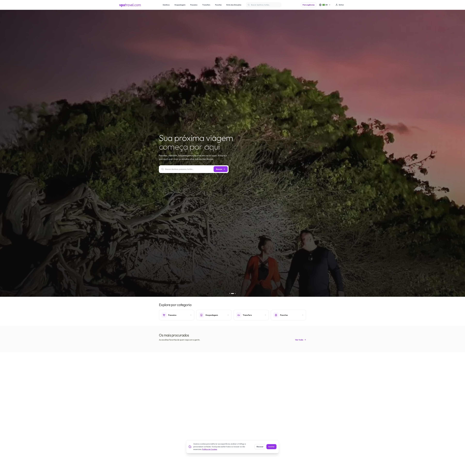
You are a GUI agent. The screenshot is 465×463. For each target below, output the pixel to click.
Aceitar (271, 447)
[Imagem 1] (230, 293)
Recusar (260, 447)
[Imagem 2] (233, 293)
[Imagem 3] (235, 293)
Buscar (219, 169)
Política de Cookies (209, 449)
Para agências (309, 5)
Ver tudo (299, 340)
